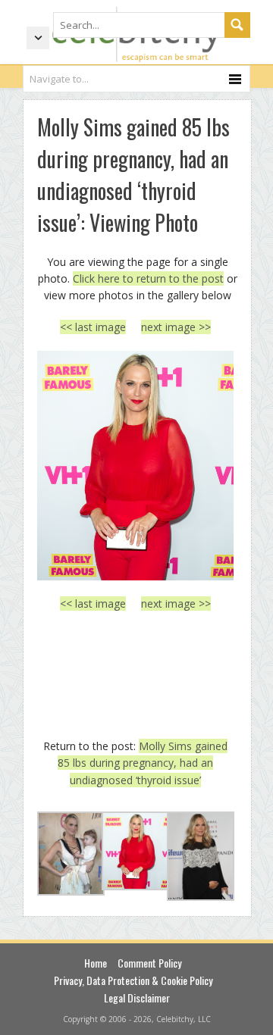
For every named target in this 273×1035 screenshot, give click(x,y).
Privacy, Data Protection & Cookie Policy (133, 980)
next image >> (176, 327)
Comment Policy (149, 963)
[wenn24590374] (135, 465)
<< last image (93, 327)
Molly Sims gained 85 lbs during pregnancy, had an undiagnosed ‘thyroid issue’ (143, 763)
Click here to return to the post (148, 278)
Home (95, 963)
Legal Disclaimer (137, 997)
